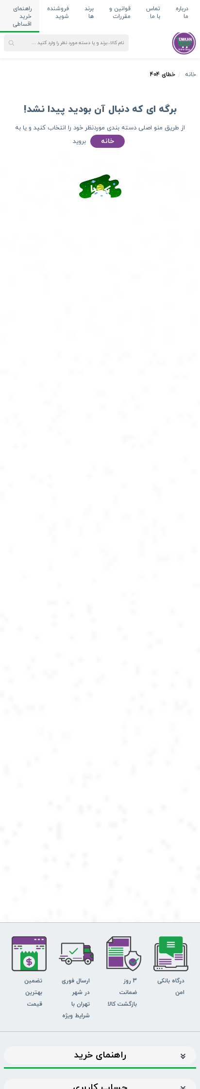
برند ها (89, 12)
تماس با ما (153, 12)
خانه (190, 75)
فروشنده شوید (58, 12)
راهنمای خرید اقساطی (22, 16)
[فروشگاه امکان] (184, 42)
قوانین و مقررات (120, 12)
